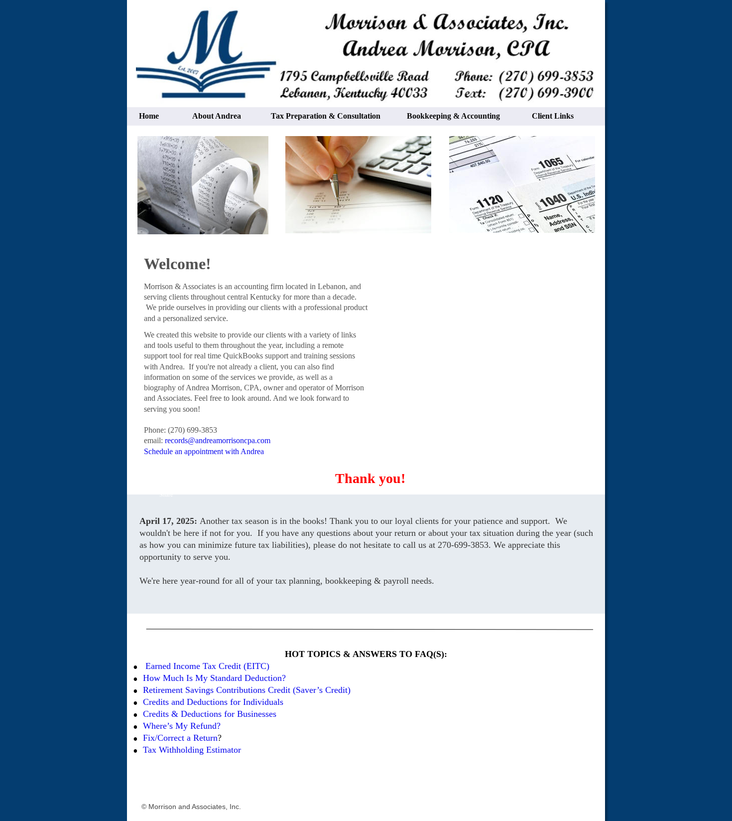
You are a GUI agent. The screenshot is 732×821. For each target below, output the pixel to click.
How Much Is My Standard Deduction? (214, 678)
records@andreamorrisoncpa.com (217, 440)
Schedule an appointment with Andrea (204, 451)
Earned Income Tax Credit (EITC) (207, 666)
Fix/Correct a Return (180, 738)
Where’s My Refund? (182, 726)
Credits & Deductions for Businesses (209, 714)
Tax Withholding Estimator (192, 750)
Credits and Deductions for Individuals (214, 702)
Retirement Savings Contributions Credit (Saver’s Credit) (247, 690)
